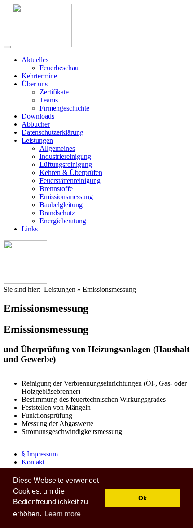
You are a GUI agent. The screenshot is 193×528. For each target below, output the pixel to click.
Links (30, 229)
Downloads (38, 116)
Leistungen (37, 140)
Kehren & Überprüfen (70, 172)
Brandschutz (57, 213)
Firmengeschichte (64, 108)
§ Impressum (40, 454)
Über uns (35, 84)
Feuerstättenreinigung (70, 180)
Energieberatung (62, 221)
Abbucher (36, 124)
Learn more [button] (62, 514)
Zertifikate (54, 92)
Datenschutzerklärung (52, 132)
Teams (48, 100)
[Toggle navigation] (7, 47)
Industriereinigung (65, 156)
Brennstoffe (56, 188)
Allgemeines (57, 148)
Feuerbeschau (59, 68)
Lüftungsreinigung (65, 164)
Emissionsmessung (66, 196)
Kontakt (33, 462)
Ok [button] (142, 498)
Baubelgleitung (61, 205)
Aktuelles (35, 60)
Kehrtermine (39, 76)
